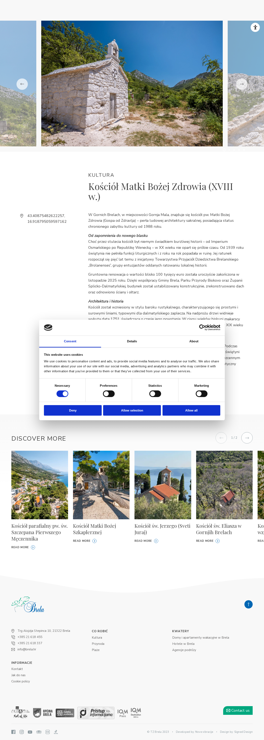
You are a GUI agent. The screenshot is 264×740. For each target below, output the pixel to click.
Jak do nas (18, 675)
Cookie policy (20, 681)
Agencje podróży (184, 650)
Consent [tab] (70, 341)
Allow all (191, 410)
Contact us (240, 710)
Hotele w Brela (183, 644)
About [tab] (193, 341)
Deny (73, 410)
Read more (20, 547)
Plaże (96, 650)
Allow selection (132, 410)
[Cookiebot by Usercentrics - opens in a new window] (202, 327)
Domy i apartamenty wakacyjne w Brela (200, 638)
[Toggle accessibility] (255, 27)
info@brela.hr (27, 649)
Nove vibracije (204, 732)
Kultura (97, 638)
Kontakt (17, 669)
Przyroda (98, 644)
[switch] (109, 393)
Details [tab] (132, 341)
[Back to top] (248, 604)
